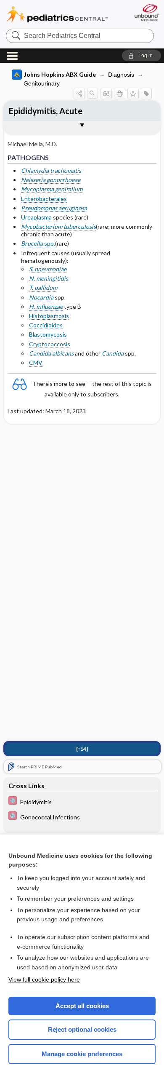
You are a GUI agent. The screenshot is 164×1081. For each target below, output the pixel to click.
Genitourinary (42, 83)
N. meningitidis (48, 278)
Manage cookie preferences (82, 1053)
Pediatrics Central (57, 14)
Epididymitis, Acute (45, 111)
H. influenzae (46, 306)
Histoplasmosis (49, 315)
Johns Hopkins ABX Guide (60, 74)
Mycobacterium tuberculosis (58, 226)
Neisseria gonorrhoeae (50, 179)
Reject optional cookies (82, 1029)
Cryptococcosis (49, 344)
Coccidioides (46, 325)
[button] (141, 55)
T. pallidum (43, 287)
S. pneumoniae (47, 269)
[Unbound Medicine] (146, 12)
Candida (113, 353)
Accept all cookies (82, 1005)
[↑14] (82, 749)
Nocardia (41, 297)
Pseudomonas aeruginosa (54, 207)
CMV (35, 362)
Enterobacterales (44, 198)
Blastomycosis (48, 334)
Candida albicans (51, 353)
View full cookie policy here (44, 979)
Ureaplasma (36, 217)
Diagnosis (121, 74)
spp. (38, 243)
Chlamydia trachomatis (51, 170)
